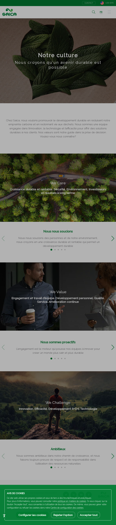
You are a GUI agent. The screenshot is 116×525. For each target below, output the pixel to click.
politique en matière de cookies (72, 501)
